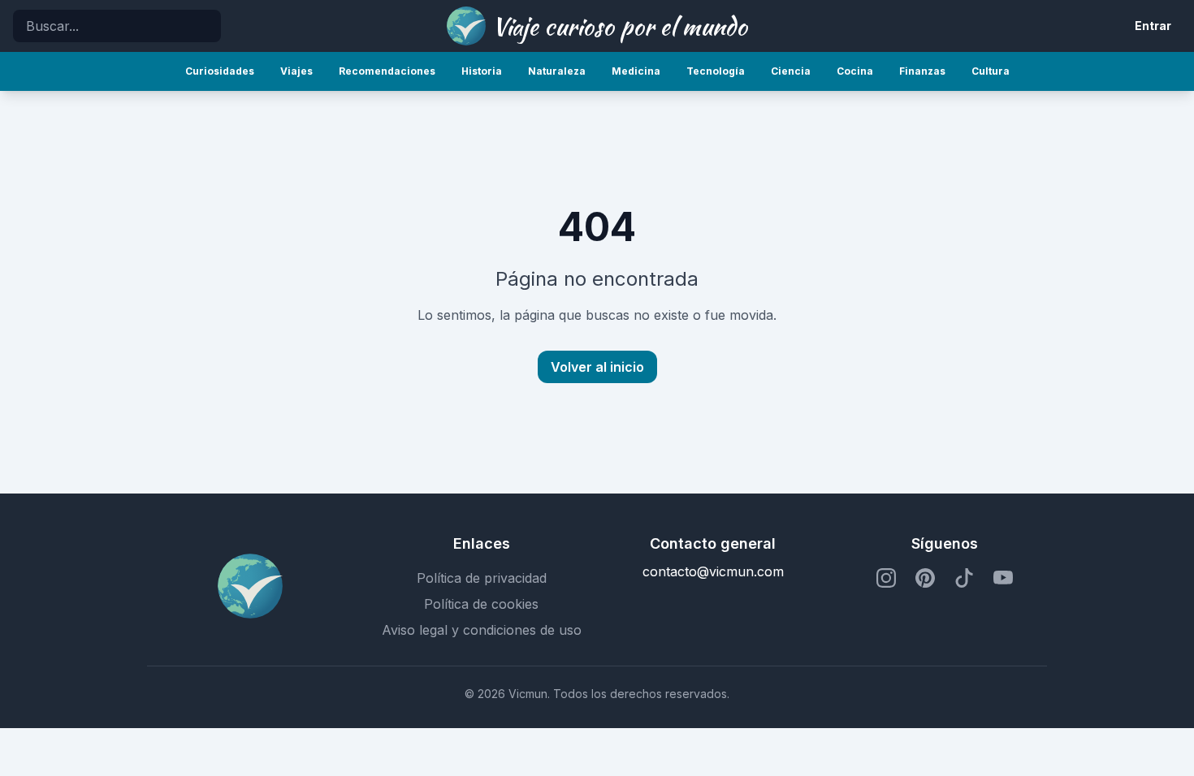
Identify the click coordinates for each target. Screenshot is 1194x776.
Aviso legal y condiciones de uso (482, 630)
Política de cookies (481, 604)
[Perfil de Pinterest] (925, 578)
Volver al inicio (597, 367)
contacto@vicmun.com (713, 571)
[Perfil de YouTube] (1003, 578)
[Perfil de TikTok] (964, 578)
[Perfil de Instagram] (886, 578)
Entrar (1153, 25)
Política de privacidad (482, 578)
